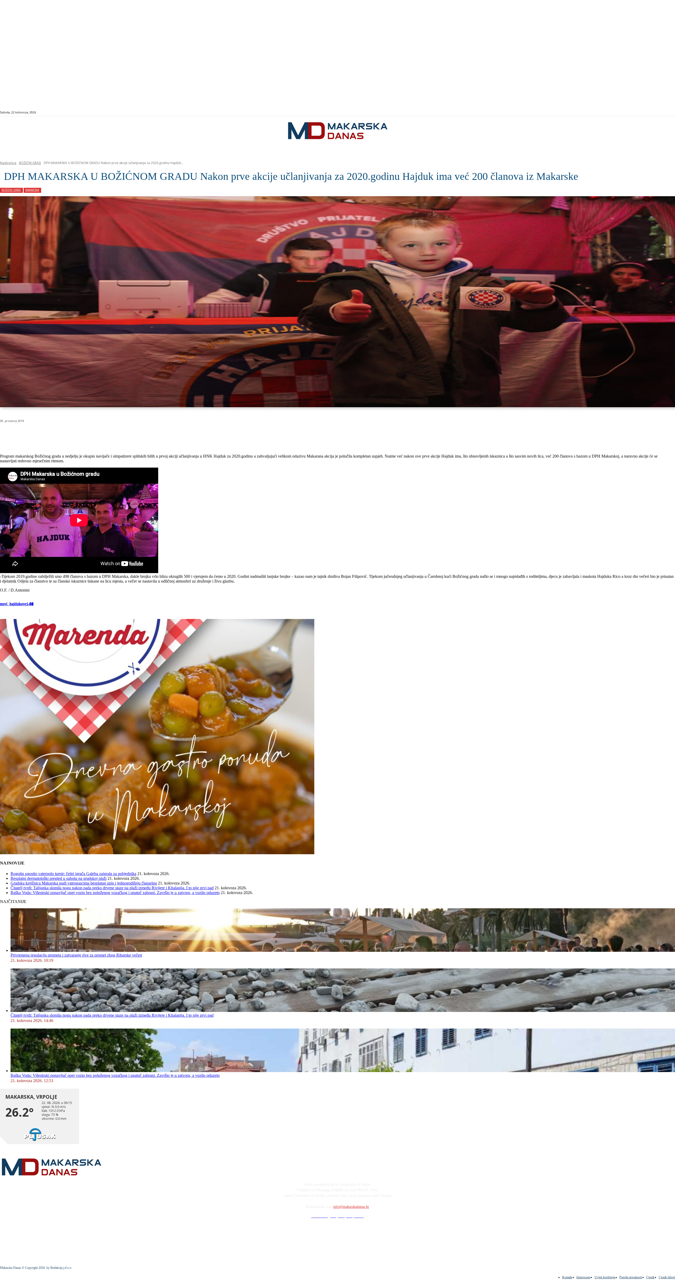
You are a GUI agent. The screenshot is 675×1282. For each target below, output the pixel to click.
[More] (141, 434)
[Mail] (644, 112)
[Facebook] (632, 112)
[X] (65, 434)
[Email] (103, 434)
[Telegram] (122, 434)
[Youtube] (650, 112)
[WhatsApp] (84, 434)
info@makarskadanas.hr (351, 1207)
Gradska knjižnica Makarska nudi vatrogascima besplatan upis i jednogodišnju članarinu (84, 883)
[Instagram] (638, 112)
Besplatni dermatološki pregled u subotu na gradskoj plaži (59, 878)
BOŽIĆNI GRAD (30, 163)
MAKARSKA (32, 190)
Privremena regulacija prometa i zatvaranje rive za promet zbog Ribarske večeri (76, 955)
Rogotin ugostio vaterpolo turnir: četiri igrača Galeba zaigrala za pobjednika (73, 873)
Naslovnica (8, 163)
